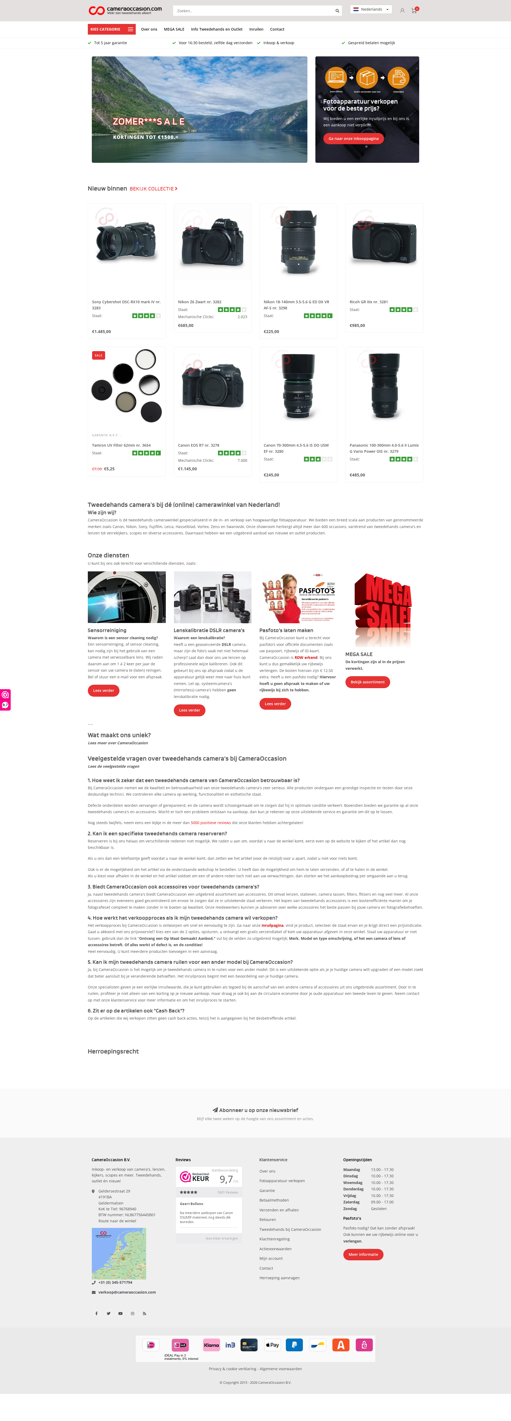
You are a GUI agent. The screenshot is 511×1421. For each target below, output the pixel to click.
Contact (277, 29)
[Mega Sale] (384, 608)
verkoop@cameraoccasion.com (127, 1292)
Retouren (267, 1219)
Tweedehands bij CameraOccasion (290, 1229)
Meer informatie (363, 1254)
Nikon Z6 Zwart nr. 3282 (199, 301)
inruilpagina (272, 925)
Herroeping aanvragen (279, 1277)
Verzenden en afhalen (279, 1209)
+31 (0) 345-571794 (115, 1282)
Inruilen (256, 29)
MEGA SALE (174, 29)
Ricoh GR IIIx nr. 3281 (369, 301)
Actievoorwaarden (275, 1248)
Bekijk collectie (152, 189)
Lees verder (103, 690)
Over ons (149, 29)
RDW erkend (306, 657)
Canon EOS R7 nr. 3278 (198, 445)
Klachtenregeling (274, 1238)
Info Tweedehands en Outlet (217, 29)
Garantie (267, 1190)
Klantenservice (273, 1160)
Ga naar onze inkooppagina (354, 138)
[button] (98, 109)
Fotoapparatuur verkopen (282, 1180)
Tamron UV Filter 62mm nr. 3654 (121, 445)
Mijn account (271, 1258)
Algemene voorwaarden (281, 1368)
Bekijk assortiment (368, 681)
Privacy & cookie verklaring (232, 1368)
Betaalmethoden (274, 1200)
